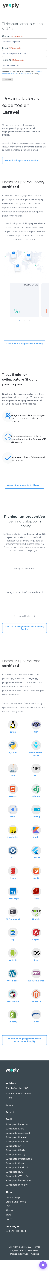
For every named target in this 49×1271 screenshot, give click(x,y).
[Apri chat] (43, 1265)
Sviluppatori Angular (17, 1124)
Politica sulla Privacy (19, 1254)
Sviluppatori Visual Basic (19, 1159)
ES (7, 1231)
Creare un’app (13, 1197)
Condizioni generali (28, 1250)
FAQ (8, 1206)
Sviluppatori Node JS (17, 1141)
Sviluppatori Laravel (16, 1137)
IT (28, 1231)
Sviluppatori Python (16, 1150)
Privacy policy (26, 74)
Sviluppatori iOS (14, 1172)
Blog (8, 1214)
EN (12, 1231)
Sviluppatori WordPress (18, 1176)
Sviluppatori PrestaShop (19, 1180)
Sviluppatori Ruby (15, 1154)
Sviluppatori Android (17, 1167)
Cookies (35, 1254)
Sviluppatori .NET (15, 1146)
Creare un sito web (16, 1202)
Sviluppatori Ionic (15, 1163)
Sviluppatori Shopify (16, 1185)
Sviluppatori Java (15, 1128)
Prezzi (9, 1219)
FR (17, 1231)
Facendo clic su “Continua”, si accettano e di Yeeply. (22, 73)
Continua (7, 80)
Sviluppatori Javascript (18, 1133)
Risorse (9, 1210)
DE (22, 1231)
